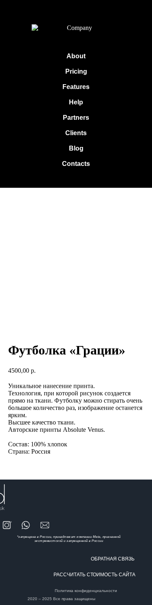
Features (76, 86)
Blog (76, 148)
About (76, 56)
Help (76, 102)
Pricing (76, 71)
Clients (76, 132)
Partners (76, 117)
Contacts (76, 163)
